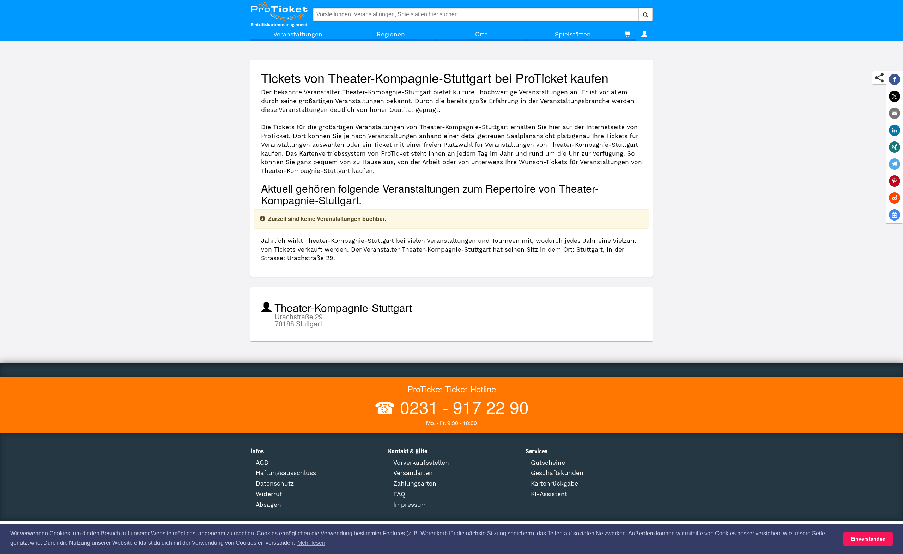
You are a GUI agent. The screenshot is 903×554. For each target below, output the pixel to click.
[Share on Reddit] (894, 198)
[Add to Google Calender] (894, 215)
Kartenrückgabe (554, 483)
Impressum (410, 504)
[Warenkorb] (627, 34)
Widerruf (269, 494)
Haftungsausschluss (286, 472)
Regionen (391, 34)
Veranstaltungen (297, 34)
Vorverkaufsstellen (421, 462)
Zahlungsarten (414, 483)
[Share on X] (894, 96)
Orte (481, 34)
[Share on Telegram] (894, 164)
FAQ (399, 494)
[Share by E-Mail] (894, 113)
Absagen (268, 504)
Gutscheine (548, 462)
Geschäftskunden (557, 472)
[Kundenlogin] (644, 34)
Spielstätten (573, 34)
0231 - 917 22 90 (462, 407)
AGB (262, 462)
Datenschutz (275, 483)
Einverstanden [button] (868, 539)
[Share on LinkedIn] (894, 130)
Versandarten (413, 472)
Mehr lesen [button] (311, 543)
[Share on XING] (894, 147)
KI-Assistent (549, 494)
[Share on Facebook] (894, 79)
